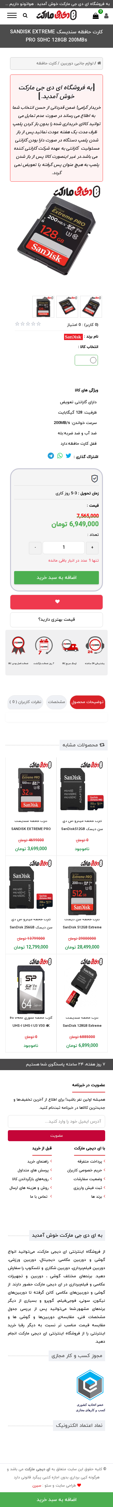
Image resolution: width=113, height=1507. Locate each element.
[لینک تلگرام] (51, 457)
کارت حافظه (46, 63)
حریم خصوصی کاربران (84, 1170)
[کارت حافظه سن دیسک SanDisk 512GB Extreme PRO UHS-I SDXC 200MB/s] (82, 887)
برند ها (96, 1196)
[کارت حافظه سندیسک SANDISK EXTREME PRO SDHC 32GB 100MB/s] (31, 789)
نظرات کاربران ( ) (25, 702)
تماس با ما (38, 1196)
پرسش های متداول (33, 1170)
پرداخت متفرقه (90, 1161)
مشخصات (56, 702)
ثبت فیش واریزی (87, 1188)
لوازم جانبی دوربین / (76, 63)
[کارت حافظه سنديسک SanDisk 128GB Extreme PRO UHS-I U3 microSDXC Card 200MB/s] (82, 986)
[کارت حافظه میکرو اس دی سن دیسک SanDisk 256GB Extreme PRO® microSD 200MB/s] (31, 887)
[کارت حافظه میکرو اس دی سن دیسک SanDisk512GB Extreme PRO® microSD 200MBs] (82, 789)
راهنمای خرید (38, 1161)
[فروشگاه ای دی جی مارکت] (56, 15)
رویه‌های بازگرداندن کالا (30, 1179)
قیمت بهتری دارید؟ (56, 620)
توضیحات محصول (88, 702)
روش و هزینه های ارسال (29, 1188)
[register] (106, 17)
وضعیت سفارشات (87, 1179)
